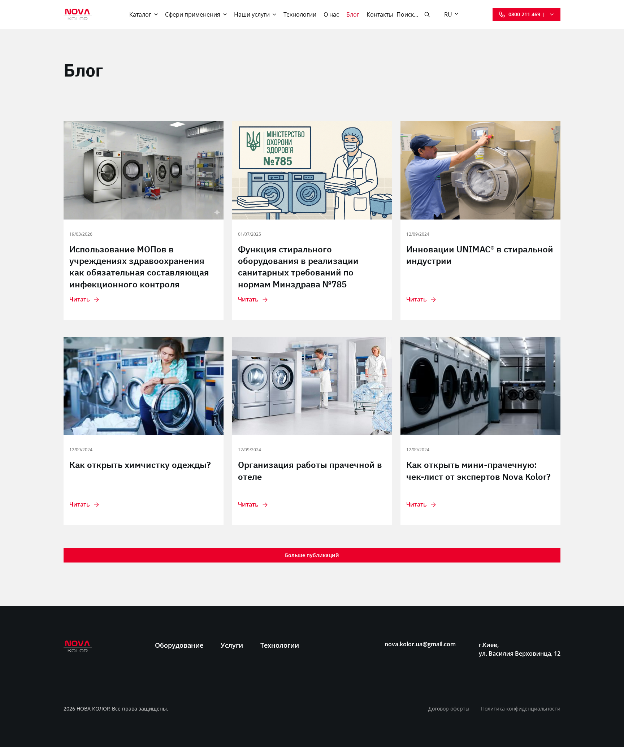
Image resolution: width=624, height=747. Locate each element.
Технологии (299, 14)
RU (448, 14)
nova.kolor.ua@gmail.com (420, 644)
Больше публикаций (312, 555)
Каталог (140, 14)
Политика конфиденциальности (520, 708)
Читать (79, 299)
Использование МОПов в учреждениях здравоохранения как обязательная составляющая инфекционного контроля (139, 266)
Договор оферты (448, 708)
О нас (331, 14)
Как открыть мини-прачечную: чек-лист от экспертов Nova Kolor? (478, 470)
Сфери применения (192, 14)
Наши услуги (252, 14)
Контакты (380, 14)
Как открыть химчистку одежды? (140, 464)
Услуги (232, 645)
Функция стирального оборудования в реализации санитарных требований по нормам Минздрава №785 (298, 266)
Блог (352, 14)
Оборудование (179, 645)
